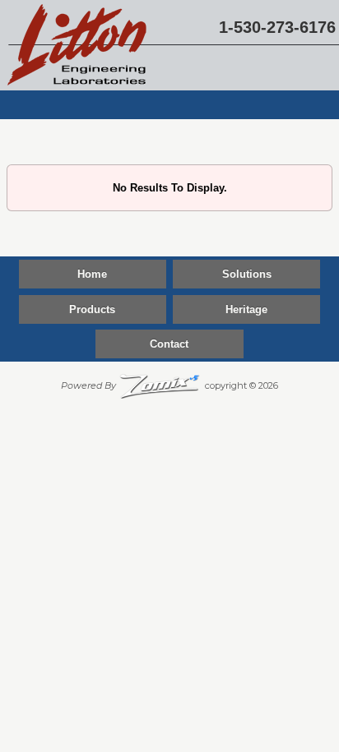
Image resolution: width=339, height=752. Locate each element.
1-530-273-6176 (277, 27)
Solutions (247, 274)
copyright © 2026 (169, 385)
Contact (169, 344)
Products (92, 309)
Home (92, 274)
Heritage (246, 309)
